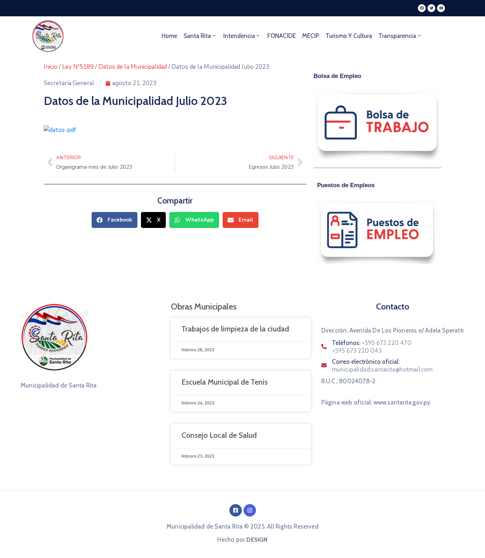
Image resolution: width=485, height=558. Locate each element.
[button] (114, 220)
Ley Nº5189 (78, 67)
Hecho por (242, 539)
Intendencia (239, 35)
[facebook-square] (235, 510)
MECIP (310, 35)
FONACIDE (281, 35)
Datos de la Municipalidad (132, 67)
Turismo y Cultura (349, 35)
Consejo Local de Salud (219, 435)
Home (169, 35)
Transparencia (397, 35)
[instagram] (250, 510)
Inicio (51, 67)
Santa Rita (197, 35)
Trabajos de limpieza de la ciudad (235, 328)
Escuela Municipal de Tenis (224, 382)
